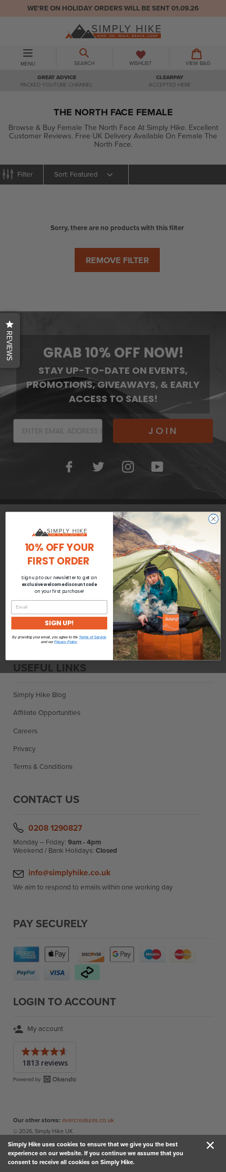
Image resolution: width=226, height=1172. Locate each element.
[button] (10, 340)
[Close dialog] (213, 519)
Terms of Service (92, 637)
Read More (151, 1162)
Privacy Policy (65, 641)
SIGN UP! (59, 622)
